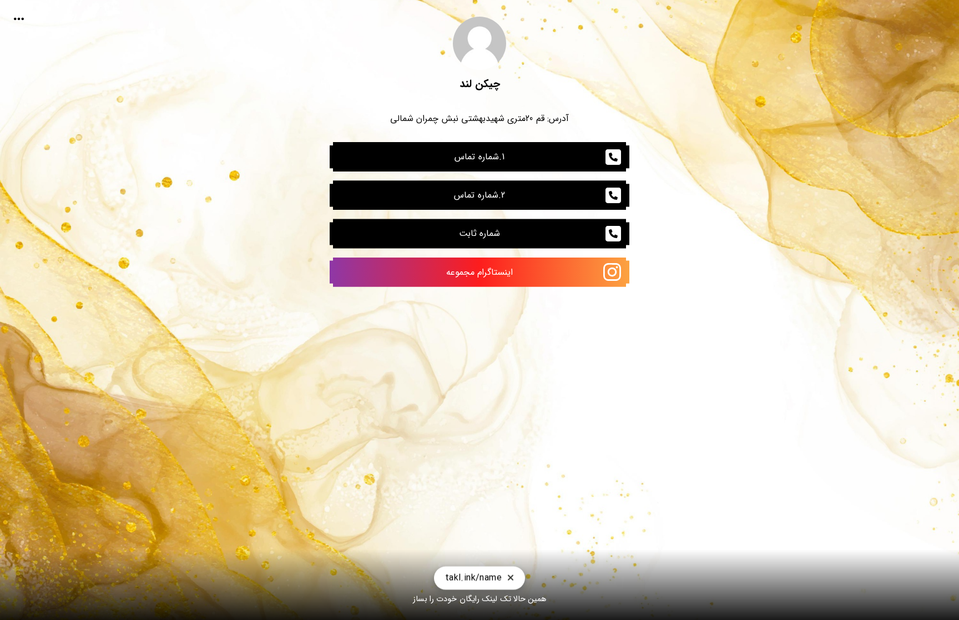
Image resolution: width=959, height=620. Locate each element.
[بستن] (510, 575)
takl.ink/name (473, 574)
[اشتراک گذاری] (19, 19)
